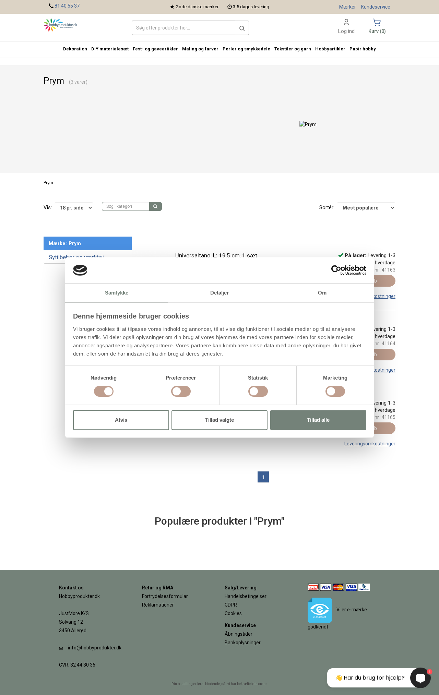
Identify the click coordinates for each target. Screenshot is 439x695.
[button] (242, 28)
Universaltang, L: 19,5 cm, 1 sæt (216, 255)
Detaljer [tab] (219, 293)
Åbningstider (238, 634)
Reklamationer (158, 605)
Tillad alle (318, 420)
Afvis (121, 420)
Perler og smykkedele (246, 48)
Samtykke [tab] (117, 293)
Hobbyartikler (330, 48)
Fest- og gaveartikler (155, 48)
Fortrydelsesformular (165, 596)
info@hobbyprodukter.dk (94, 647)
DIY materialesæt (110, 48)
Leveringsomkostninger (369, 443)
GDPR (231, 605)
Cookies (233, 613)
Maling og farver (200, 48)
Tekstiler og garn (292, 48)
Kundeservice (375, 7)
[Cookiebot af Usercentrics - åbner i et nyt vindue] (336, 270)
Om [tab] (322, 293)
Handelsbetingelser (245, 596)
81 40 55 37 (67, 6)
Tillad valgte (219, 420)
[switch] (181, 391)
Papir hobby (362, 48)
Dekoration (75, 48)
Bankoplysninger (243, 642)
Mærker (347, 7)
